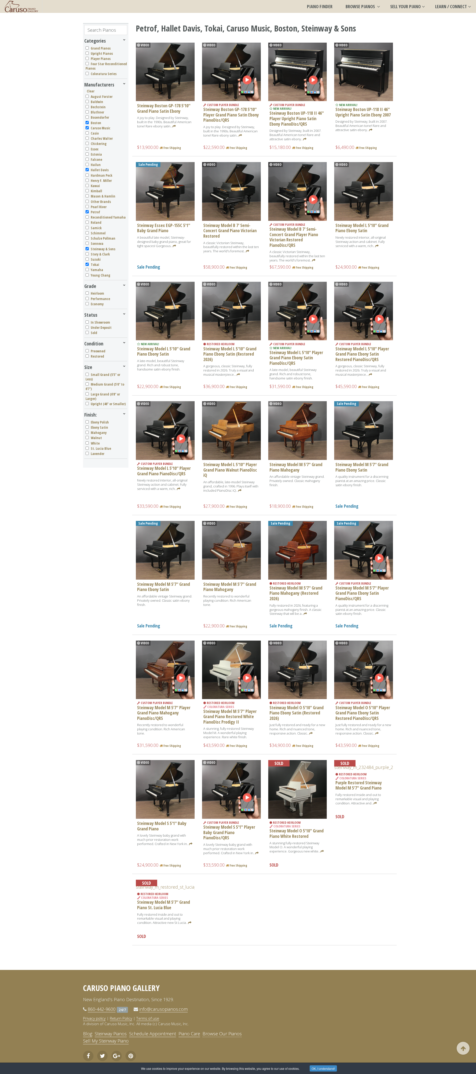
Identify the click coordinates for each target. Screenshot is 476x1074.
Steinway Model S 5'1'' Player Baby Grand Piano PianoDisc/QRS (229, 832)
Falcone (96, 159)
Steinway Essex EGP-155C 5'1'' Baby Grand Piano (163, 228)
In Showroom (100, 322)
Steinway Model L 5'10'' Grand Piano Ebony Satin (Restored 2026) (229, 354)
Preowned (98, 351)
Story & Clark (100, 254)
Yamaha (97, 269)
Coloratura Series (104, 73)
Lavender (97, 453)
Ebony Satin (99, 427)
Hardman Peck (101, 175)
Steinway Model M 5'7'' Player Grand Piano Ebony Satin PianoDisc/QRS (362, 593)
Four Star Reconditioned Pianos (106, 66)
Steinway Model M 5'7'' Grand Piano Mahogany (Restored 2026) (295, 593)
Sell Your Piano (405, 6)
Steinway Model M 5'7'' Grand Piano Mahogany (229, 587)
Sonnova (97, 243)
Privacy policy (94, 1018)
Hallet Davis (100, 170)
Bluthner (97, 112)
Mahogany (99, 432)
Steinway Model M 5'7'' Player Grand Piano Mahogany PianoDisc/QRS (163, 713)
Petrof (95, 212)
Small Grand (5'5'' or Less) (103, 376)
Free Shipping (172, 148)
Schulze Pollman (103, 238)
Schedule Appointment (152, 1034)
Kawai (95, 185)
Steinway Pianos (111, 1034)
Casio (95, 133)
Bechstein (98, 107)
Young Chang (100, 275)
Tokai (95, 264)
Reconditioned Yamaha (108, 217)
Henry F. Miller (101, 180)
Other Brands (101, 201)
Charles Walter (102, 138)
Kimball (96, 191)
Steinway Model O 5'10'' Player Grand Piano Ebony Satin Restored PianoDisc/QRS (362, 713)
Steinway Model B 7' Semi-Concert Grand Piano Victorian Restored (230, 230)
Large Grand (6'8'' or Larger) (103, 396)
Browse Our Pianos (222, 1034)
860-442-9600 (102, 1009)
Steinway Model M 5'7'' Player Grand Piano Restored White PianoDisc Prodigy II (230, 716)
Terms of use (147, 1018)
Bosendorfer (100, 117)
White (95, 443)
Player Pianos (101, 58)
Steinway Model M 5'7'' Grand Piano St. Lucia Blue (163, 904)
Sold (94, 332)
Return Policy (121, 1018)
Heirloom (97, 293)
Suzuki (96, 259)
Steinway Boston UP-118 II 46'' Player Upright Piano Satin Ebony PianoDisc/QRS (296, 118)
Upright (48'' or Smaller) (108, 403)
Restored (97, 356)
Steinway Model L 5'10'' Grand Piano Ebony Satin (361, 228)
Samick (96, 228)
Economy (97, 304)
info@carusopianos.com (163, 1009)
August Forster (102, 96)
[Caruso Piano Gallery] (21, 6)
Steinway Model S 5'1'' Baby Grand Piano (161, 826)
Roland (96, 222)
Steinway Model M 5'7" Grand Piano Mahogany (295, 467)
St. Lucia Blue (101, 448)
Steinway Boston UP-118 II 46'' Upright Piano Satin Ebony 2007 (363, 112)
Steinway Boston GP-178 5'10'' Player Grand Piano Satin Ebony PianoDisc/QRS (231, 114)
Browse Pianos (361, 6)
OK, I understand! (323, 1068)
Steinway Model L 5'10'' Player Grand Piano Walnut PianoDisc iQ (230, 469)
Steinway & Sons (103, 249)
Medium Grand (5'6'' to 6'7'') (105, 386)
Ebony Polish (100, 422)
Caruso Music (100, 128)
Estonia (96, 154)
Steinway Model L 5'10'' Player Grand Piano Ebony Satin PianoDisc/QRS (296, 357)
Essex (94, 149)
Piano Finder (319, 6)
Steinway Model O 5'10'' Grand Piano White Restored (296, 833)
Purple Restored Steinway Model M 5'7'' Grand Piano (358, 785)
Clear (90, 91)
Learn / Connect (451, 6)
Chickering (99, 143)
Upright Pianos (102, 53)
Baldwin (97, 101)
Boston (96, 122)
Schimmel (98, 233)
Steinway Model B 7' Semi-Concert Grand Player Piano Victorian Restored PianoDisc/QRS (293, 237)
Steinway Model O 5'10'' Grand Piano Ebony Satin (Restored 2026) (296, 713)
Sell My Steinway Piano (106, 1041)
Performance (100, 298)
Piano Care (189, 1034)
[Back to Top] (463, 1048)
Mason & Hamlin (103, 196)
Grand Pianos (101, 48)
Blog (87, 1034)
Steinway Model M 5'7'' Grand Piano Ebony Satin (361, 467)
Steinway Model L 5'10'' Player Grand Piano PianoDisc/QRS (164, 471)
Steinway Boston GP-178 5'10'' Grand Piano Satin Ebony (163, 108)
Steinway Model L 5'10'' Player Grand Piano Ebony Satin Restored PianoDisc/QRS (362, 354)
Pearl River (99, 206)
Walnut (96, 437)
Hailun (96, 164)
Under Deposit (101, 327)
